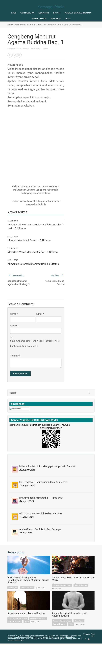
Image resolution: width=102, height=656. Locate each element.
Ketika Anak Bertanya (37, 618)
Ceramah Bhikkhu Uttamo (18, 49)
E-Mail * (40, 314)
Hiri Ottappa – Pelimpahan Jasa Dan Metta (43, 482)
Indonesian (18, 408)
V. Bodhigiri (43, 13)
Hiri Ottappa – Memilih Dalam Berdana (40, 513)
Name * (14, 314)
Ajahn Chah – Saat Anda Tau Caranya (40, 529)
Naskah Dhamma (39, 19)
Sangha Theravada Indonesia (78, 13)
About (68, 19)
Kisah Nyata (13, 588)
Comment (15, 355)
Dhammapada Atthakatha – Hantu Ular (41, 497)
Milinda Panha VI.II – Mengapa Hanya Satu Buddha (47, 466)
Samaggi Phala (51, 7)
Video (45, 49)
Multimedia (56, 19)
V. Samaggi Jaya (27, 13)
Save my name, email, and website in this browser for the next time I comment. (34, 343)
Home (13, 13)
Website (14, 325)
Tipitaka (56, 13)
